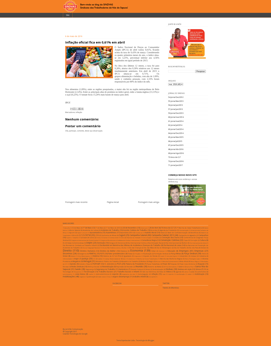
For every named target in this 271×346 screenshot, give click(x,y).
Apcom (72, 233)
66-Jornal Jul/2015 (175, 141)
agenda (178, 272)
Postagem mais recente (76, 202)
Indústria (202, 256)
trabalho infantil (139, 276)
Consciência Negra (149, 240)
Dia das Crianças (135, 248)
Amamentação (183, 230)
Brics (74, 235)
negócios (82, 277)
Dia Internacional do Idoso (198, 243)
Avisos (162, 233)
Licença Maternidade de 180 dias (115, 259)
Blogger (151, 340)
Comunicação (147, 238)
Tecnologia (67, 272)
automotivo (201, 272)
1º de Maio (99, 228)
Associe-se (139, 233)
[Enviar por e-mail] (71, 108)
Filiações (137, 254)
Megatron (76, 261)
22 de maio (144, 228)
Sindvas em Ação (185, 269)
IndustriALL (184, 256)
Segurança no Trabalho (105, 269)
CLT (80, 235)
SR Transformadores (170, 267)
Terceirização (89, 271)
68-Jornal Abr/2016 (175, 149)
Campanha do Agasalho (187, 235)
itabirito (170, 274)
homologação (143, 274)
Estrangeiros (81, 254)
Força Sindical (190, 253)
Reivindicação (107, 266)
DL (64, 243)
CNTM (88, 235)
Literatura (131, 259)
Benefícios (194, 233)
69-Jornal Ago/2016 (176, 153)
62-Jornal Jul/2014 (175, 125)
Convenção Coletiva (169, 240)
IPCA (119, 256)
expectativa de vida (128, 274)
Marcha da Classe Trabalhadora (147, 259)
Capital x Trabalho (72, 238)
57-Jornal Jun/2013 (175, 109)
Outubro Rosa (84, 264)
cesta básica (80, 274)
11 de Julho (66, 228)
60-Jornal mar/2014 (176, 117)
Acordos (154, 230)
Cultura (203, 240)
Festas (130, 254)
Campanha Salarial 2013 (163, 235)
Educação (171, 251)
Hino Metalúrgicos (84, 256)
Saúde (78, 269)
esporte (115, 274)
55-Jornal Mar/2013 (175, 101)
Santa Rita (190, 267)
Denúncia (121, 243)
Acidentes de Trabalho (110, 230)
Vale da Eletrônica (149, 272)
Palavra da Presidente (135, 264)
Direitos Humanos (87, 251)
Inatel (162, 256)
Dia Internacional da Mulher (176, 243)
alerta (186, 272)
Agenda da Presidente (168, 230)
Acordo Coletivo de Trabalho (135, 230)
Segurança (90, 269)
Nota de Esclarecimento (170, 261)
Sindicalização (158, 269)
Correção (193, 240)
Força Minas (176, 253)
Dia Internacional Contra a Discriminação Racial (145, 243)
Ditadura (123, 251)
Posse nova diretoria (187, 264)
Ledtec (100, 259)
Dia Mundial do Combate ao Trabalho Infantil (80, 245)
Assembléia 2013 (126, 233)
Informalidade (67, 259)
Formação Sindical (161, 254)
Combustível (114, 238)
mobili (190, 274)
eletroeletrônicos (102, 274)
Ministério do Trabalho (129, 261)
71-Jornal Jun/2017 (175, 165)
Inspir (76, 258)
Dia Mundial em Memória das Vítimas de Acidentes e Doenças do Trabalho (130, 245)
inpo (163, 274)
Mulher (143, 261)
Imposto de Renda (150, 256)
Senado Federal (137, 269)
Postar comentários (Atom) (115, 210)
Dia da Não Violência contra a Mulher (114, 248)
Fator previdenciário (116, 253)
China (98, 238)
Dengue (112, 243)
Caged (122, 235)
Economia (136, 250)
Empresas (199, 250)
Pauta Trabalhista (153, 264)
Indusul (193, 256)
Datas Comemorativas (75, 243)
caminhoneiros (67, 274)
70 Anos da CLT (174, 157)
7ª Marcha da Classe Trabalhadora (189, 228)
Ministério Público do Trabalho (107, 261)
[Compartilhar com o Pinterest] (82, 108)
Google (85, 334)
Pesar (165, 264)
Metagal (87, 261)
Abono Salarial (74, 230)
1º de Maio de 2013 (113, 228)
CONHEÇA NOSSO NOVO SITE (182, 175)
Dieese (203, 248)
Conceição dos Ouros (170, 237)
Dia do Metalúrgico (164, 248)
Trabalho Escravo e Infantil (128, 271)
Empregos (184, 250)
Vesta (161, 272)
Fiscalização (147, 254)
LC (94, 259)
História (96, 256)
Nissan (158, 261)
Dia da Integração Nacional (91, 248)
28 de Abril (153, 228)
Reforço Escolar (94, 267)
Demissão (101, 243)
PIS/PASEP (96, 264)
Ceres (92, 237)
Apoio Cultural (82, 233)
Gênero (73, 256)
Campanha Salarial (138, 235)
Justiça (85, 258)
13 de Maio (76, 228)
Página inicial (113, 202)
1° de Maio (87, 228)
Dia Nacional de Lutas (172, 245)
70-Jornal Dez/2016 (175, 161)
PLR (119, 263)
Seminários (123, 269)
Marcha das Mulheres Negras (171, 259)
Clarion (105, 238)
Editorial (162, 251)
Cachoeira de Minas (108, 235)
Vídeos (169, 271)
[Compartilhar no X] (77, 108)
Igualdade (127, 256)
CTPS (97, 235)
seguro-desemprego (121, 276)
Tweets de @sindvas (171, 288)
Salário (181, 267)
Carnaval (83, 237)
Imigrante (137, 256)
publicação (91, 277)
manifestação (180, 274)
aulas (192, 272)
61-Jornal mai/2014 (175, 121)
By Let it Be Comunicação (73, 329)
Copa (186, 240)
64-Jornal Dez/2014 (175, 133)
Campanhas (203, 235)
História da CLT (108, 256)
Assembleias (111, 232)
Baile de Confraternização (178, 233)
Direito (67, 250)
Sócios (198, 269)
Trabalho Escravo (106, 271)
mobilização (200, 274)
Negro (151, 261)
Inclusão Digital (172, 256)
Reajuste (201, 264)
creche (91, 274)
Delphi (89, 242)
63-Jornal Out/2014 (175, 129)
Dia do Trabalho (180, 248)
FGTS (102, 253)
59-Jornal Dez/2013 (175, 113)
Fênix (204, 254)
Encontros (67, 253)
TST (205, 269)
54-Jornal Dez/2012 (175, 97)
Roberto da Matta (154, 267)
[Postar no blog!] (74, 108)
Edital (153, 251)
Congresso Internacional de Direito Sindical (84, 240)
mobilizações (69, 276)
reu (109, 277)
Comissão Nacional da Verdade (130, 238)
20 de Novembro (130, 228)
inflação (79, 112)
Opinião (73, 264)
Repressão (120, 267)
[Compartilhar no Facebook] (79, 108)
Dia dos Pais (193, 248)
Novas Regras (195, 261)
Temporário (77, 272)
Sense (148, 269)
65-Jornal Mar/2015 (175, 137)
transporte (152, 277)
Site (67, 15)
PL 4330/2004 (109, 264)
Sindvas (169, 269)
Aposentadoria (96, 232)
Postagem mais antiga (148, 202)
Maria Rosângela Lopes (192, 259)
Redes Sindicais (77, 266)
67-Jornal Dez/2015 (175, 145)
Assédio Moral (150, 232)
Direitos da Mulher (108, 251)
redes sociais (102, 277)
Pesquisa (173, 264)
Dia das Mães (149, 248)
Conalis (156, 237)
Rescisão (130, 267)
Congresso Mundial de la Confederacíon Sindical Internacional (120, 240)
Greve (65, 256)
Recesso (66, 267)
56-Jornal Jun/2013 (175, 105)
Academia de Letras (90, 230)
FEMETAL (92, 253)
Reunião (139, 266)
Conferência (188, 237)
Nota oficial (184, 261)
